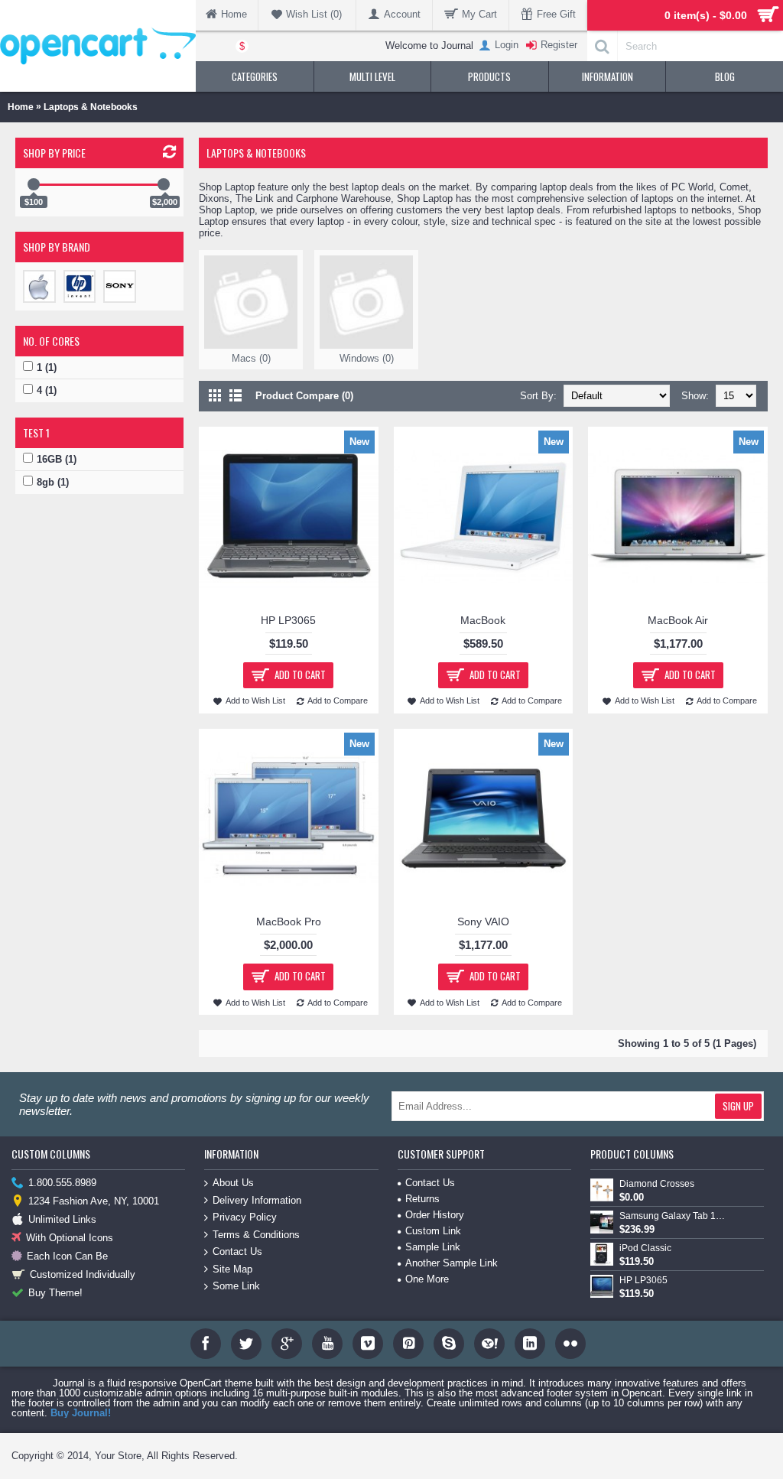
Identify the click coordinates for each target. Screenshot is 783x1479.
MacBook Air (678, 620)
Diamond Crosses (656, 1183)
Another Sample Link (451, 1263)
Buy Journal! (80, 1413)
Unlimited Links (62, 1219)
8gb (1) (53, 482)
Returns (422, 1198)
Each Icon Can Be (67, 1256)
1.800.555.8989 (62, 1182)
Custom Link (433, 1231)
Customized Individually (82, 1274)
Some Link (236, 1286)
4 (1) (47, 390)
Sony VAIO (483, 921)
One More (427, 1279)
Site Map (232, 1269)
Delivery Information (257, 1200)
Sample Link (432, 1247)
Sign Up (738, 1105)
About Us (233, 1182)
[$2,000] (164, 184)
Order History (434, 1215)
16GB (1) (56, 459)
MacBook (482, 620)
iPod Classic (645, 1248)
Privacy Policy (245, 1217)
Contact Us (237, 1251)
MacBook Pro (288, 921)
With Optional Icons (69, 1237)
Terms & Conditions (256, 1234)
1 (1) (47, 367)
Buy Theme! (55, 1293)
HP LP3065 (288, 620)
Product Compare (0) (304, 395)
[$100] (34, 184)
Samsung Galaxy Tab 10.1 (673, 1216)
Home (21, 107)
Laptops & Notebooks (91, 107)
